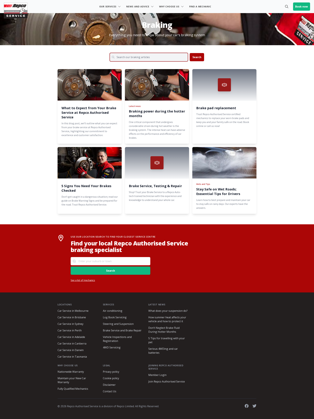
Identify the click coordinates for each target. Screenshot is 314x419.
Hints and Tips (203, 184)
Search (196, 57)
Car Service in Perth (70, 330)
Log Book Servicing (115, 317)
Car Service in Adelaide (71, 337)
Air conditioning (112, 311)
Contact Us (109, 391)
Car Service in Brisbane (72, 317)
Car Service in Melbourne (73, 311)
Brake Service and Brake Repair (122, 330)
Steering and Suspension (118, 324)
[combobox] (110, 261)
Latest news (135, 106)
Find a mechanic (200, 6)
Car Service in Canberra (72, 343)
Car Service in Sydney (70, 324)
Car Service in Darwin (71, 350)
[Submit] (74, 261)
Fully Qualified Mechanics (73, 389)
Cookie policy (111, 378)
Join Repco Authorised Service (166, 381)
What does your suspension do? (168, 311)
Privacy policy (111, 371)
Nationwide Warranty (71, 371)
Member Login (157, 375)
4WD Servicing (112, 347)
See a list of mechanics (83, 280)
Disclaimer (109, 385)
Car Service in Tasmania (72, 356)
